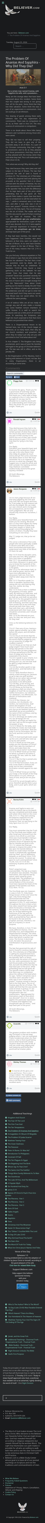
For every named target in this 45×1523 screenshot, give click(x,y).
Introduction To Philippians (18, 1153)
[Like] (36, 381)
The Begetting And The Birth (19, 1163)
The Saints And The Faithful (18, 1170)
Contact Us (9, 1494)
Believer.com (34, 1517)
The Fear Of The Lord (16, 1121)
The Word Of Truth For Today (19, 1244)
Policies (8, 1485)
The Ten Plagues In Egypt (18, 1160)
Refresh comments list (14, 1095)
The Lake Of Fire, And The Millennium (23, 1180)
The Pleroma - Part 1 (16, 1198)
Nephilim (11, 1218)
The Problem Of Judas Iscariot (20, 1137)
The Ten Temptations (16, 1127)
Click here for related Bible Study (23, 1265)
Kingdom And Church (16, 1117)
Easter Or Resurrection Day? (19, 1228)
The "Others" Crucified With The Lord (22, 1231)
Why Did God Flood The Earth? (20, 1238)
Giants (10, 1215)
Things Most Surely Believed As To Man (23, 1173)
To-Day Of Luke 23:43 (16, 1234)
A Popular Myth (14, 1183)
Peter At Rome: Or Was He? (19, 1150)
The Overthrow (14, 1176)
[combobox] (25, 46)
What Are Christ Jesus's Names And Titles (24, 1248)
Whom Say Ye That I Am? (18, 1167)
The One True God (15, 1124)
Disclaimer (9, 1483)
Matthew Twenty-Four (16, 1140)
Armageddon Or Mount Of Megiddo (22, 1134)
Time (10, 1221)
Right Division (27, 1383)
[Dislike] (38, 381)
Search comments (15, 373)
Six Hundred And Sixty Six (18, 1186)
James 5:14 (12, 1190)
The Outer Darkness (16, 1144)
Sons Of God (13, 1208)
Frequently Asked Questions (16, 1481)
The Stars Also (13, 1241)
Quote (37, 412)
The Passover (13, 1147)
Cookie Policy (10, 1492)
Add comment (14, 1100)
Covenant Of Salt (14, 1157)
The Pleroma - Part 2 (16, 1202)
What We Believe (12, 1478)
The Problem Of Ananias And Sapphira (23, 1131)
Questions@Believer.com (20, 1418)
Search (10, 377)
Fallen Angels (13, 1212)
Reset (17, 377)
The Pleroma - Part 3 (16, 1205)
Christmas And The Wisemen (19, 1225)
